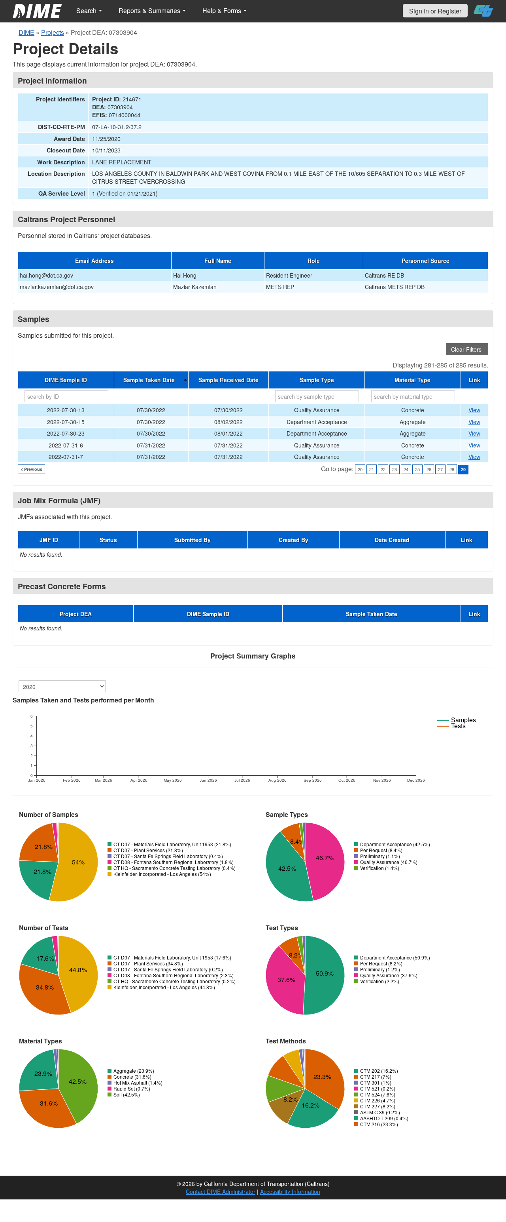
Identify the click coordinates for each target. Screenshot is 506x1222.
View (474, 410)
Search (87, 10)
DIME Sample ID (66, 380)
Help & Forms (222, 10)
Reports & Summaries (150, 10)
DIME (26, 32)
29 (463, 469)
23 (394, 469)
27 (440, 469)
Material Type (412, 380)
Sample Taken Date (149, 380)
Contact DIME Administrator (220, 1191)
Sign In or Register (435, 10)
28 (451, 469)
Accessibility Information (290, 1191)
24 (406, 469)
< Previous (31, 469)
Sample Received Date (228, 380)
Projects (52, 32)
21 (371, 469)
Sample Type (317, 380)
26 (429, 469)
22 (383, 469)
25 (417, 469)
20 (360, 469)
